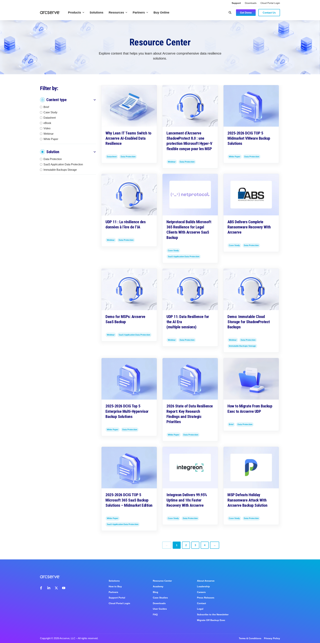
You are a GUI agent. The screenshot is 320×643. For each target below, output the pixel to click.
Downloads (250, 3)
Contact (201, 603)
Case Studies (160, 597)
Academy (158, 586)
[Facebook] (41, 588)
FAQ (155, 614)
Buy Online (161, 12)
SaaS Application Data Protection (63, 164)
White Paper (51, 139)
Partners (139, 12)
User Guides (160, 608)
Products (74, 12)
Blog (155, 592)
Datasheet (50, 117)
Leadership (203, 586)
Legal (200, 608)
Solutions (96, 12)
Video (47, 128)
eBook (47, 123)
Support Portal (117, 597)
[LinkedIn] (49, 588)
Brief (46, 107)
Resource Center (162, 580)
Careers (201, 592)
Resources (116, 12)
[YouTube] (63, 588)
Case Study (50, 112)
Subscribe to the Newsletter (212, 614)
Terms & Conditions (250, 638)
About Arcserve (205, 580)
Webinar (49, 133)
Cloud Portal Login (270, 3)
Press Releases (205, 597)
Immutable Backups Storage (60, 169)
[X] (56, 588)
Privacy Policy (272, 638)
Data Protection (53, 159)
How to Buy (115, 586)
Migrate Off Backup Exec (211, 620)
